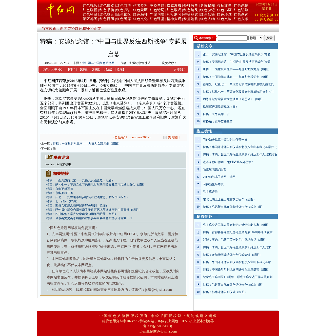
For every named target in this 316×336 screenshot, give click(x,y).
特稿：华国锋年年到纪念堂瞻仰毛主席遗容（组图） (237, 269)
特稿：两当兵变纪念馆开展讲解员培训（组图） (77, 205)
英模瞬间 (174, 14)
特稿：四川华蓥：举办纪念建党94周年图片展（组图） (82, 214)
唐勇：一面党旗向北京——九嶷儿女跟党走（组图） (237, 69)
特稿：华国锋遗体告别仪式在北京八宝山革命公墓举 (237, 262)
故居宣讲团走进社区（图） (220, 106)
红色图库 (123, 19)
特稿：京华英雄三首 (59, 188)
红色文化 (140, 19)
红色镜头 (190, 10)
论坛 (120, 69)
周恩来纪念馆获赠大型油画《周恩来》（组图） (234, 99)
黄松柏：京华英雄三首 (218, 121)
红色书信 (106, 10)
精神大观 (174, 19)
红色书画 (224, 10)
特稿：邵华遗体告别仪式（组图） (225, 292)
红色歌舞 (207, 14)
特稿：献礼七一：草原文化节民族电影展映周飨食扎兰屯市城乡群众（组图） (96, 184)
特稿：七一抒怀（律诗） (62, 201)
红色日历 (106, 19)
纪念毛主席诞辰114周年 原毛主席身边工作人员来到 (238, 277)
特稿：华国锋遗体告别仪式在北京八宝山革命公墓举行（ (240, 147)
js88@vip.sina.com (163, 331)
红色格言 (106, 14)
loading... (50, 164)
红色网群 (123, 5)
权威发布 (174, 5)
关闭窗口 (174, 137)
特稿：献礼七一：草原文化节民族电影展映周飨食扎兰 (238, 91)
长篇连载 (190, 19)
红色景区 (140, 10)
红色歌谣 (174, 10)
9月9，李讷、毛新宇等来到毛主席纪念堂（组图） (235, 239)
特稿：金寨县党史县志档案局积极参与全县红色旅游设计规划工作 (89, 218)
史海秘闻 (207, 5)
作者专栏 (140, 5)
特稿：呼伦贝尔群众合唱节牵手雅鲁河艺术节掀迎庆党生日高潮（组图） (93, 209)
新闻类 (65, 28)
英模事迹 (157, 5)
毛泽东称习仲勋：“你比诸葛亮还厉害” (228, 162)
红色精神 (140, 14)
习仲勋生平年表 (213, 184)
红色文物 (224, 19)
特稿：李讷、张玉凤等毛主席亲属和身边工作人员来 (237, 247)
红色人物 (207, 19)
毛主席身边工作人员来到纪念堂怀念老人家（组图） (237, 225)
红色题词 (241, 14)
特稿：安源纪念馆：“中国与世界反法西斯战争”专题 (237, 61)
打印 (72, 69)
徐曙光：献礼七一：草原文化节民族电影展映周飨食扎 (238, 84)
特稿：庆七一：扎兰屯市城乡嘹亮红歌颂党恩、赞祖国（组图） (87, 197)
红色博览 (106, 5)
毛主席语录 (210, 191)
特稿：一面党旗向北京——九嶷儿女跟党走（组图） (87, 143)
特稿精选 (190, 14)
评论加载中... (64, 164)
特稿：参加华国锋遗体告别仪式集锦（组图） (232, 254)
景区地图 (90, 19)
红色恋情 (241, 5)
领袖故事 (190, 5)
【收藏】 (108, 69)
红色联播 (90, 10)
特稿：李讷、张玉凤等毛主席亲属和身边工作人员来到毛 (240, 154)
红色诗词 (157, 10)
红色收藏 (90, 14)
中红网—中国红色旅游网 (98, 63)
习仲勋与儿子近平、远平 (219, 177)
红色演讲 (123, 10)
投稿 (84, 69)
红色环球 (224, 14)
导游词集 (157, 14)
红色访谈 (241, 10)
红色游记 (207, 10)
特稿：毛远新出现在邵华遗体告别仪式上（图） (234, 207)
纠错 (96, 69)
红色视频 (90, 5)
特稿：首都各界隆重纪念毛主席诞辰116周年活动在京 (238, 232)
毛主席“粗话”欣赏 (214, 169)
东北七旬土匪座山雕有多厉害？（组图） (229, 199)
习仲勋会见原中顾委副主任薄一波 (225, 139)
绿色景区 (123, 14)
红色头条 (241, 19)
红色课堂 (157, 19)
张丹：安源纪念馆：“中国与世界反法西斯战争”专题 (237, 54)
